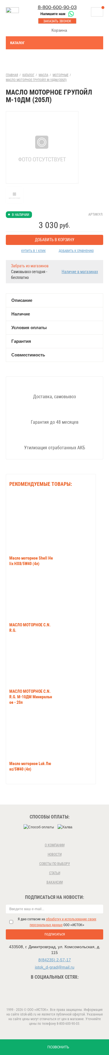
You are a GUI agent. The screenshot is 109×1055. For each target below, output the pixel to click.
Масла (43, 75)
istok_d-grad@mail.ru (54, 967)
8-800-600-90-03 (57, 7)
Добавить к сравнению (76, 251)
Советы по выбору (54, 864)
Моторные (60, 75)
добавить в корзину (54, 239)
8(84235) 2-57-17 (54, 959)
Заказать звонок (57, 21)
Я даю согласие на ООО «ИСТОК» (57, 922)
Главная (12, 75)
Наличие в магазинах (80, 271)
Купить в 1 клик (33, 251)
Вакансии (55, 882)
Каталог (17, 43)
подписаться (54, 934)
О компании (55, 845)
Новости (55, 854)
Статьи (54, 873)
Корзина (59, 30)
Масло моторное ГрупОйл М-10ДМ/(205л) (36, 80)
